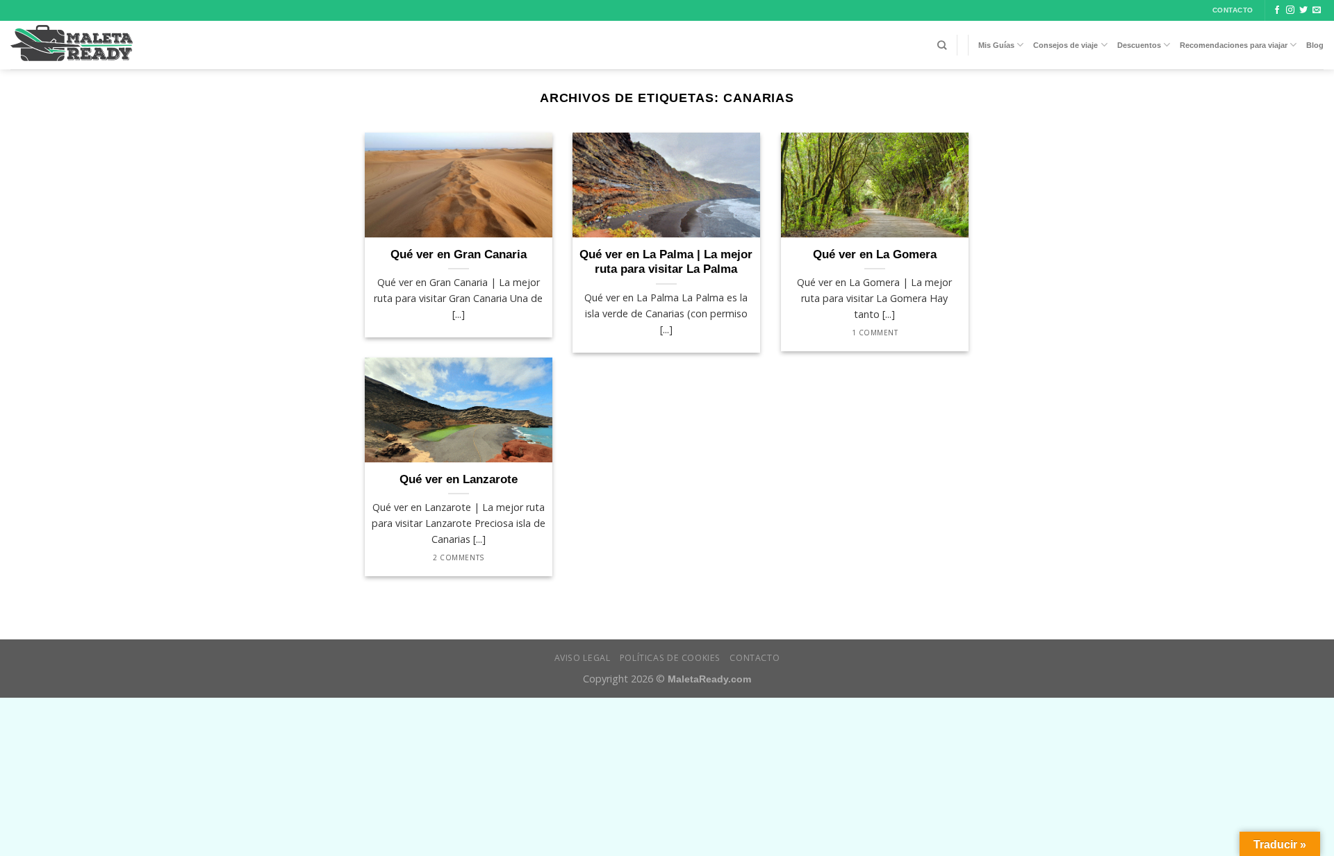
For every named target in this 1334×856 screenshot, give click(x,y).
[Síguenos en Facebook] (1277, 10)
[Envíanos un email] (1316, 10)
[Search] (941, 45)
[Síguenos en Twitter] (1303, 10)
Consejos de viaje (1065, 45)
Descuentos (1139, 45)
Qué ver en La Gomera (875, 254)
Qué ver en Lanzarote (459, 479)
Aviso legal (582, 658)
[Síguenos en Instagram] (1290, 10)
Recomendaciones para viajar (1233, 45)
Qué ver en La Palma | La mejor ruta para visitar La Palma (665, 262)
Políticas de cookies (670, 658)
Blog (1315, 45)
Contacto (755, 658)
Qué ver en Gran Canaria (458, 254)
